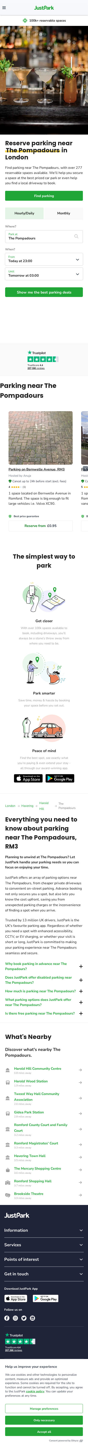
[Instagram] (15, 1318)
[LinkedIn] (32, 1318)
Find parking (44, 196)
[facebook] (6, 1318)
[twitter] (23, 1318)
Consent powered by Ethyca (63, 1440)
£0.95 (41, 526)
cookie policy (35, 1391)
